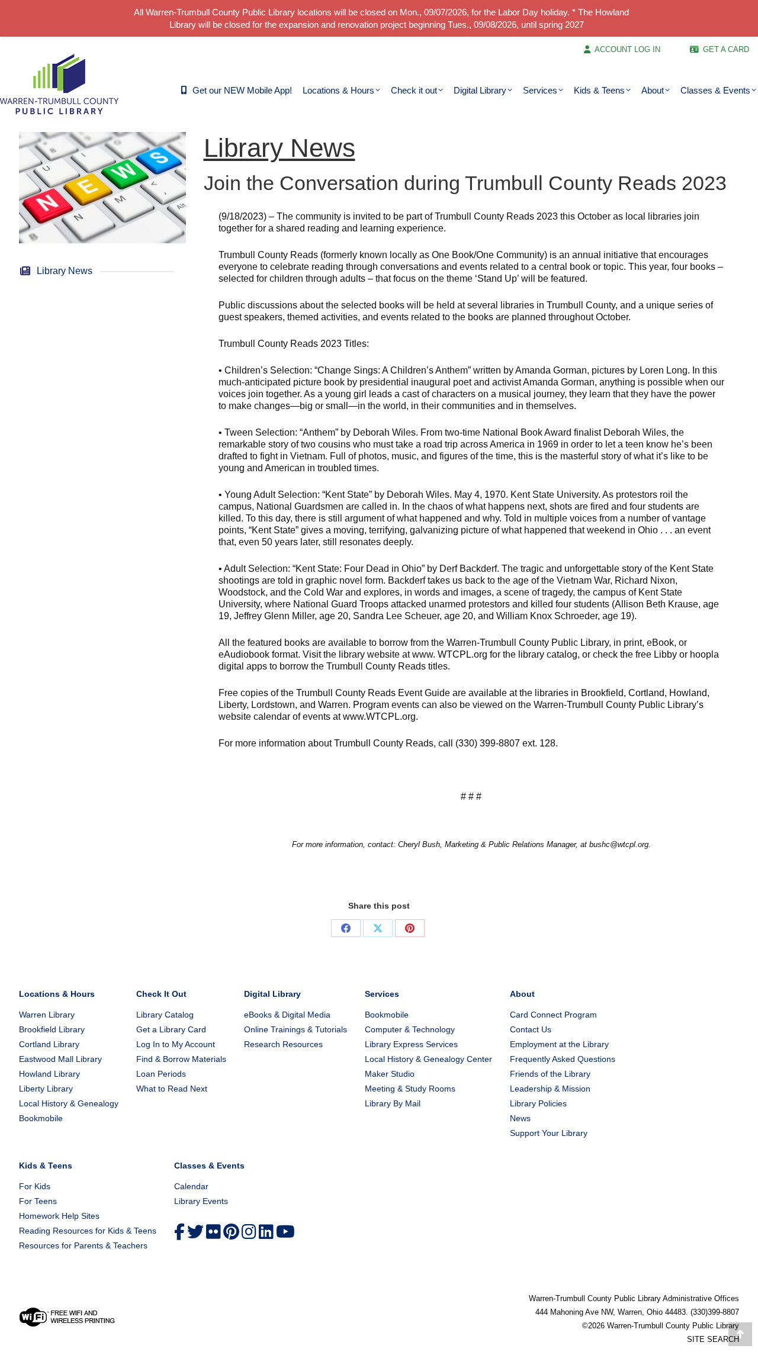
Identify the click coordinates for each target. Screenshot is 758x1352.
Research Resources (283, 1044)
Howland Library (49, 1074)
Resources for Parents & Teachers (83, 1245)
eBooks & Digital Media (287, 1014)
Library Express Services (411, 1044)
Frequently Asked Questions (562, 1059)
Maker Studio (390, 1074)
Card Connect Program (553, 1014)
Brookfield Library (52, 1029)
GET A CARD (726, 49)
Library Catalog (165, 1014)
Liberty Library (46, 1088)
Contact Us (530, 1029)
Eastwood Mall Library (60, 1059)
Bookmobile (41, 1118)
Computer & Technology (410, 1029)
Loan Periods (161, 1074)
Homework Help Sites (59, 1216)
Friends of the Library (550, 1074)
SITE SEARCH (713, 1339)
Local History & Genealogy (68, 1103)
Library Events (201, 1201)
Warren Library (47, 1014)
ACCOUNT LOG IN (627, 49)
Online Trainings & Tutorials (295, 1029)
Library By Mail (392, 1103)
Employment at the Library (559, 1044)
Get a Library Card (171, 1029)
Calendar (191, 1186)
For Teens (38, 1201)
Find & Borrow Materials (181, 1059)
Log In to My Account (175, 1044)
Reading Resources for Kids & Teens (87, 1230)
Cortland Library (49, 1044)
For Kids (34, 1186)
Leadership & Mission (550, 1088)
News (520, 1118)
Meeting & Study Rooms (410, 1088)
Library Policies (538, 1103)
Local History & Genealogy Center (428, 1059)
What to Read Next (171, 1088)
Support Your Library (548, 1133)
